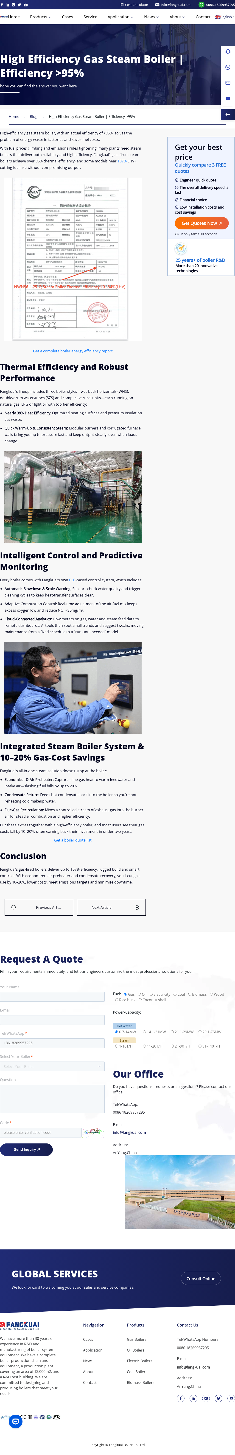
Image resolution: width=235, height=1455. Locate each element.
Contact (203, 17)
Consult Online (201, 1278)
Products (38, 17)
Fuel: (117, 993)
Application (118, 17)
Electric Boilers (139, 1360)
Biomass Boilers (140, 1382)
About (175, 17)
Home (14, 17)
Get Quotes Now (200, 223)
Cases (67, 17)
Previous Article (49, 907)
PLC (72, 580)
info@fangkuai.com (129, 1132)
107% (122, 161)
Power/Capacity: (127, 1012)
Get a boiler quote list (73, 840)
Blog (33, 116)
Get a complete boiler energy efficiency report (73, 351)
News (149, 17)
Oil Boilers (135, 1350)
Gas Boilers (136, 1339)
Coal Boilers (137, 1371)
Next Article (102, 907)
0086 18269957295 (129, 1112)
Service (90, 17)
